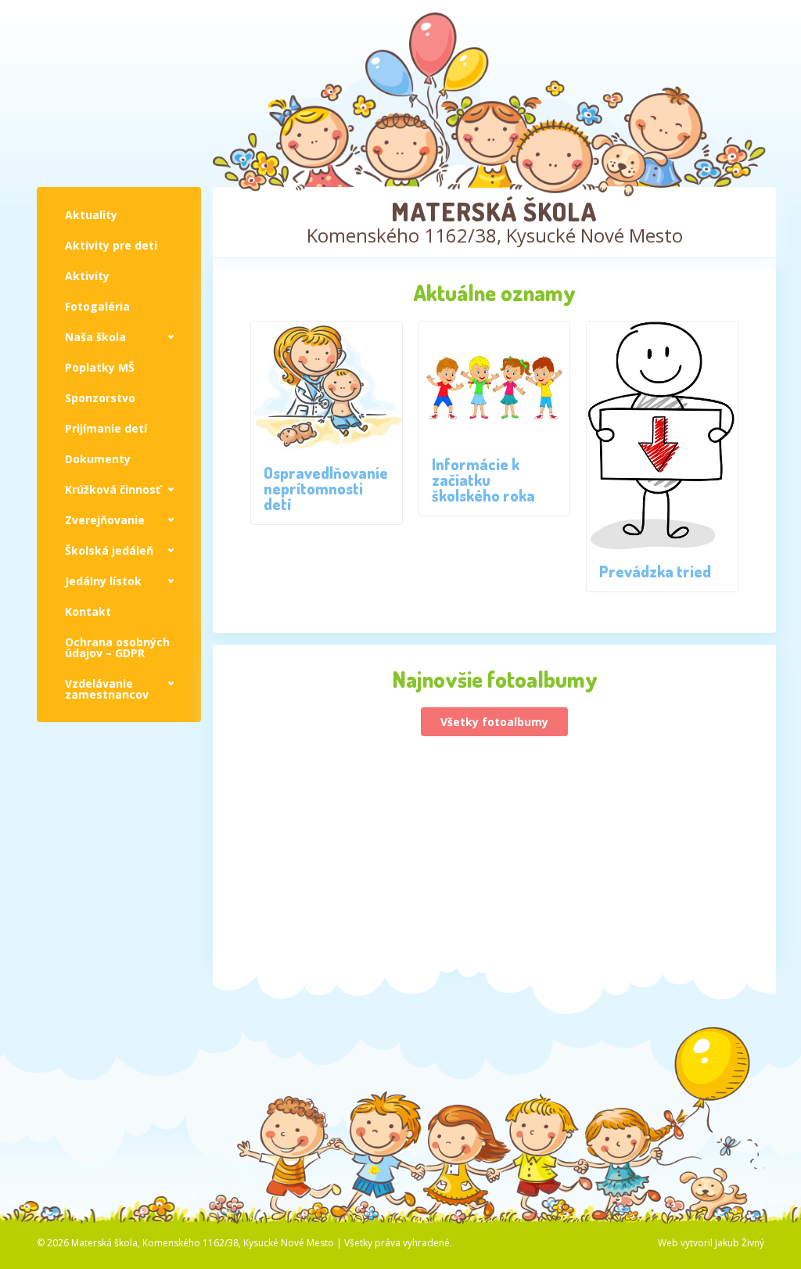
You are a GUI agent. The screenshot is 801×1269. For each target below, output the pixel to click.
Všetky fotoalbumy (494, 721)
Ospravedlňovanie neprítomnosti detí (326, 488)
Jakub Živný (739, 1242)
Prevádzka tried (655, 571)
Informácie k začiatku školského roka (483, 479)
